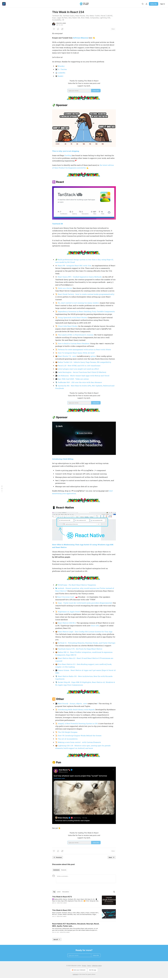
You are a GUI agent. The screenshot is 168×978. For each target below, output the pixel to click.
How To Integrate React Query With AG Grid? (76, 353)
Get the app (92, 970)
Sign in (162, 4)
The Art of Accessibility (68, 739)
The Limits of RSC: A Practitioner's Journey (75, 335)
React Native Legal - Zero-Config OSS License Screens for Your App (85, 631)
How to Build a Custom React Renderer (73, 343)
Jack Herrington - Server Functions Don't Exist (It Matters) (82, 372)
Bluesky (61, 66)
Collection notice (97, 965)
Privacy (84, 965)
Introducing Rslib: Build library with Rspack (76, 709)
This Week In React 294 (61, 910)
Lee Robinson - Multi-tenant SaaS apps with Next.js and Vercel (83, 375)
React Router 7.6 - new (67, 356)
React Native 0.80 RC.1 (67, 623)
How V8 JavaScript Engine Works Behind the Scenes (79, 735)
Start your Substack (79, 970)
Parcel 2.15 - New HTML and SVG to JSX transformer (79, 365)
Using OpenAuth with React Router (72, 317)
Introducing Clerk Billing (62, 459)
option (93, 356)
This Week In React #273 (62, 897)
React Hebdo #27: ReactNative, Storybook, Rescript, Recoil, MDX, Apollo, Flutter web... (75, 925)
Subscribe (153, 4)
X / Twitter (62, 69)
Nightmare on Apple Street (69, 611)
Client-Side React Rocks (67, 326)
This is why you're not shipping (65, 151)
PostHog (67, 155)
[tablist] (59, 870)
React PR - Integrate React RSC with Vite (74, 265)
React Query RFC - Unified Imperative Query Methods (80, 277)
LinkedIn (61, 73)
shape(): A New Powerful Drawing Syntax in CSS (78, 723)
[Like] (54, 29)
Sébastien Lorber (61, 23)
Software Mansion (80, 38)
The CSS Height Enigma (67, 732)
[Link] (49, 105)
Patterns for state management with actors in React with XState (84, 349)
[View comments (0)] (58, 29)
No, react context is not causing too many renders (78, 303)
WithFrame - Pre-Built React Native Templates (77, 585)
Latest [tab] (59, 892)
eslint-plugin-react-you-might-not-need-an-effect (78, 369)
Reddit (60, 76)
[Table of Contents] (2, 489)
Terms (89, 965)
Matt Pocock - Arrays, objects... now (72, 703)
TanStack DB (57, 224)
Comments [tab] (56, 870)
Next (110, 857)
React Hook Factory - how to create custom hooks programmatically (86, 294)
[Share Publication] (146, 4)
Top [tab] (54, 892)
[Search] (142, 4)
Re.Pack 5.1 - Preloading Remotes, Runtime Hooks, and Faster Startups (86, 643)
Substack (75, 974)
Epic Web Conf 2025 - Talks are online (73, 379)
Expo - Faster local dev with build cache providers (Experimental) (85, 603)
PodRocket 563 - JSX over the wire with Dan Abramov (80, 382)
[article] (84, 901)
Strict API (95, 625)
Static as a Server (65, 288)
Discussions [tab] (65, 892)
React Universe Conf (65, 597)
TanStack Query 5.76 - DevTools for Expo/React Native (80, 649)
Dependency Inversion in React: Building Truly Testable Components (86, 311)
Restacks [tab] (63, 870)
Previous (59, 857)
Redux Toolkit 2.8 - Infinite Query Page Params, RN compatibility (84, 362)
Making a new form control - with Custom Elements (79, 742)
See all (56, 939)
